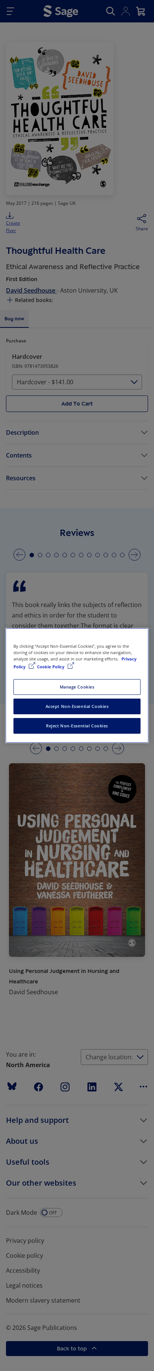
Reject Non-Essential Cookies (77, 725)
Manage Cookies (77, 687)
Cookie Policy (51, 666)
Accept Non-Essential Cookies (77, 706)
